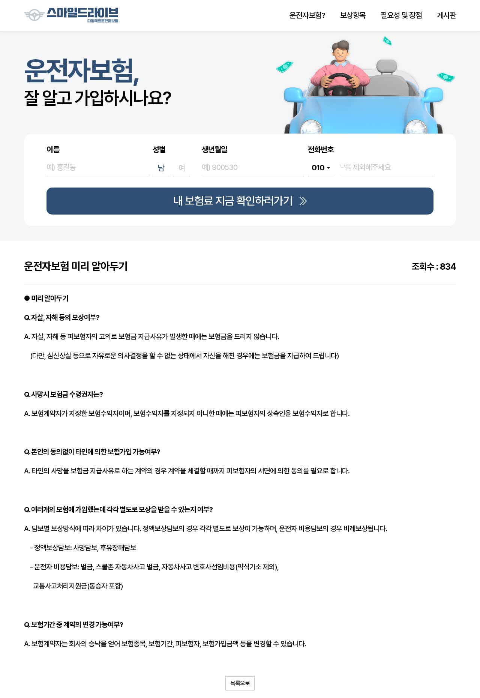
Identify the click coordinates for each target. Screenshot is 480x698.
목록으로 (240, 683)
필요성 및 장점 (401, 15)
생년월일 (214, 149)
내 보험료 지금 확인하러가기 (232, 200)
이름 (52, 149)
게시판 (446, 15)
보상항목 (353, 15)
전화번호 (320, 149)
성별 (159, 149)
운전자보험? (307, 15)
